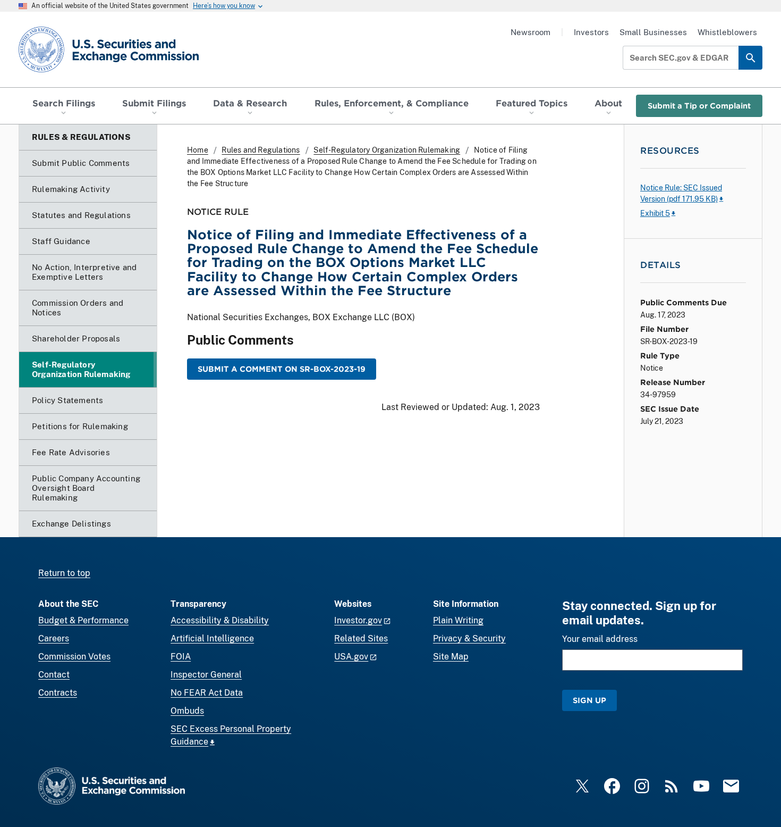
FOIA (181, 656)
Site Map (451, 656)
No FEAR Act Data (207, 693)
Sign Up (589, 700)
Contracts (57, 693)
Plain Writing (458, 620)
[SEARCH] (750, 58)
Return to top (64, 573)
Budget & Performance (83, 620)
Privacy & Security (469, 638)
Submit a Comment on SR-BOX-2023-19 (282, 368)
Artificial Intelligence (212, 638)
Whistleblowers (727, 32)
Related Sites (361, 638)
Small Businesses (653, 32)
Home (197, 150)
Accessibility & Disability (220, 620)
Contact (54, 675)
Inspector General (206, 675)
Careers (53, 638)
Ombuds (187, 711)
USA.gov (351, 656)
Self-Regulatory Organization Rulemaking (386, 150)
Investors (591, 32)
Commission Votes (74, 656)
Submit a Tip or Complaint (699, 105)
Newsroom (530, 32)
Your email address (600, 639)
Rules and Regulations (261, 150)
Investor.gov (358, 620)
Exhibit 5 (655, 213)
